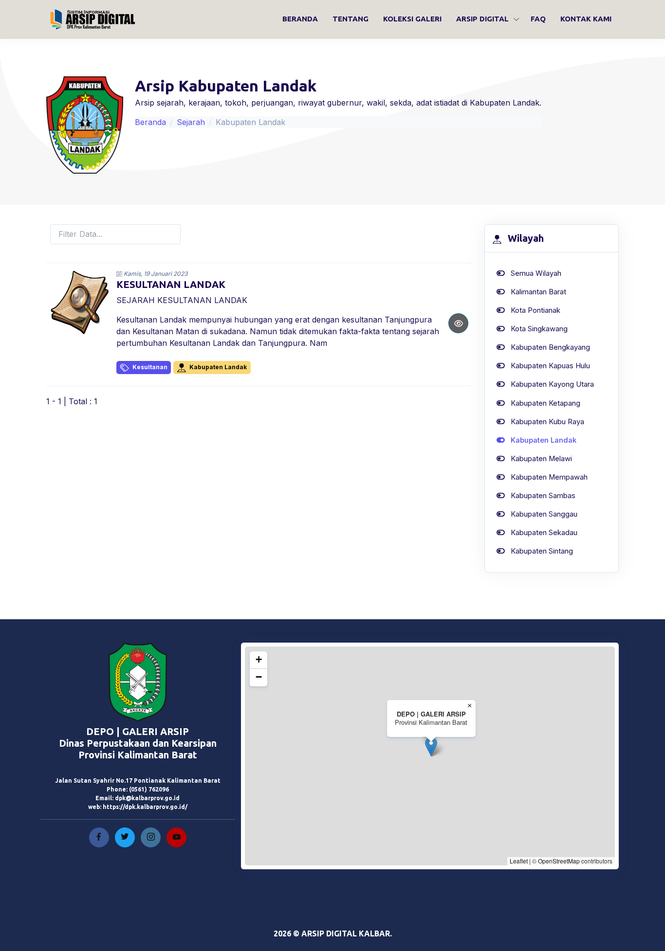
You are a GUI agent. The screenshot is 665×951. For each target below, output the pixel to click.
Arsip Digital (482, 19)
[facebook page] (99, 837)
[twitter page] (125, 837)
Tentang (350, 19)
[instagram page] (151, 837)
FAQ (538, 19)
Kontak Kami (585, 19)
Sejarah (191, 122)
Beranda (300, 19)
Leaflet (519, 861)
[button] (431, 746)
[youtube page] (176, 837)
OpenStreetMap (559, 861)
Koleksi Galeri (412, 19)
